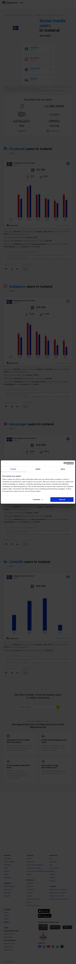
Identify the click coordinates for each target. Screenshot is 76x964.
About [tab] (63, 469)
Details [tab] (38, 469)
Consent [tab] (13, 469)
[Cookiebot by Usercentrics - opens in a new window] (65, 463)
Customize (36, 499)
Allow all (62, 499)
